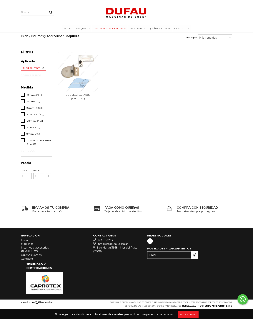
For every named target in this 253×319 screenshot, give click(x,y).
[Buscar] (50, 12)
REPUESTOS (137, 28)
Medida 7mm (32, 68)
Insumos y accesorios (110, 28)
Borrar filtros (31, 75)
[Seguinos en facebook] (150, 241)
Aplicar (48, 176)
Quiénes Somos (160, 28)
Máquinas (83, 28)
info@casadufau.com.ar (113, 244)
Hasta (36, 170)
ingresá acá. (189, 306)
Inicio (68, 28)
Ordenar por (190, 37)
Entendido (188, 314)
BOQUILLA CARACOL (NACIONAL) (78, 96)
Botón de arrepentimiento (216, 306)
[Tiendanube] (37, 303)
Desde (24, 170)
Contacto (181, 28)
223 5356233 (105, 240)
